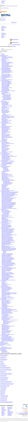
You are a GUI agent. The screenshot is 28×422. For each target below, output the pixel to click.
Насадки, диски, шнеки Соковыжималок (6, 225)
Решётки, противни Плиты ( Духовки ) (6, 184)
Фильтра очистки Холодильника (5, 332)
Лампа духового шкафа (4, 173)
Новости (9, 409)
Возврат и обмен (10, 408)
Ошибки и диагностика (10, 412)
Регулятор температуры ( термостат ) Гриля (7, 79)
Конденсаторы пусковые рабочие (6, 236)
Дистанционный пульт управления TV (6, 284)
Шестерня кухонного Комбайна (5, 89)
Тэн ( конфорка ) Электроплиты (4, 396)
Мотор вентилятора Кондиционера (7, 98)
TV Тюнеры (3, 282)
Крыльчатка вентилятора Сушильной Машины (7, 268)
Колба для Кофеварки (4, 107)
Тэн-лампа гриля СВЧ (4, 140)
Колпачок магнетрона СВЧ (5, 130)
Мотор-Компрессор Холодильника (6, 318)
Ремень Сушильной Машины (5, 274)
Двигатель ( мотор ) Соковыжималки (6, 223)
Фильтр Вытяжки (4, 125)
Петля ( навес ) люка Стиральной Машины (7, 244)
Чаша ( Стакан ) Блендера (5, 67)
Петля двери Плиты (5, 168)
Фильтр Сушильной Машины (5, 278)
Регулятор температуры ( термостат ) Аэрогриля (7, 57)
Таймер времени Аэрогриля (5, 58)
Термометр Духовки (4, 186)
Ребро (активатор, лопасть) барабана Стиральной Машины (9, 248)
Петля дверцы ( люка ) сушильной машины (7, 272)
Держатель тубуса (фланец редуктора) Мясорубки (8, 143)
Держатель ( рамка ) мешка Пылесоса (6, 211)
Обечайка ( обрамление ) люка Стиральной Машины (8, 242)
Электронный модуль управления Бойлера (7, 75)
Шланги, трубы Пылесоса (5, 219)
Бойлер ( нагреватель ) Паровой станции (6, 287)
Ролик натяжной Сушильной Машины (6, 275)
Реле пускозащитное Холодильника (6, 326)
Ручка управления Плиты (3, 388)
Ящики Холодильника (5, 323)
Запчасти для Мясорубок (3, 141)
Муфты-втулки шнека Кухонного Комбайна (7, 83)
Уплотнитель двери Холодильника (6, 331)
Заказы (2, 2)
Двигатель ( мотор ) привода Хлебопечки (6, 302)
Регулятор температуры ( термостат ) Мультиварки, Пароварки (9, 156)
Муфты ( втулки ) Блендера (5, 64)
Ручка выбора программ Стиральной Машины (7, 253)
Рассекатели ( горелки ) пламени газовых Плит (7, 179)
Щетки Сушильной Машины (5, 279)
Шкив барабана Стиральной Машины (6, 260)
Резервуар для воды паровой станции (6, 294)
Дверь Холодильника (5, 315)
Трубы (2, 100)
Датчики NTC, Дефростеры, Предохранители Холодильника (9, 309)
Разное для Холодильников (5, 325)
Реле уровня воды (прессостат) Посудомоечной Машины (8, 202)
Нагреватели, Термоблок (4, 110)
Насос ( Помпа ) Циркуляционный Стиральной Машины (8, 240)
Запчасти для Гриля (2, 78)
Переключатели (3, 271)
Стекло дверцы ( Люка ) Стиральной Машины (7, 257)
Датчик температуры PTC (6, 181)
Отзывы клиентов (10, 414)
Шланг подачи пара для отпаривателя (6, 296)
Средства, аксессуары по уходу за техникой (5, 348)
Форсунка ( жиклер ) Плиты (5, 189)
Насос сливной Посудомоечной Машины (6, 199)
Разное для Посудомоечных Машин (6, 201)
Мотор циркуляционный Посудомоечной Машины (7, 198)
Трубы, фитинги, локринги (5, 329)
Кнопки (4, 113)
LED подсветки (3, 281)
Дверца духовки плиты (4, 167)
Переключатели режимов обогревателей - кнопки (7, 339)
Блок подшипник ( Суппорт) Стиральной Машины (7, 230)
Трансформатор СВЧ (4, 139)
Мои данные (3, 415)
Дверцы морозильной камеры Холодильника (8, 321)
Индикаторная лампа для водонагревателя (7, 70)
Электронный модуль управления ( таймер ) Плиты (8, 190)
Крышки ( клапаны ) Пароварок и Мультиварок (7, 155)
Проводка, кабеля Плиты (5, 177)
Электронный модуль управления (6, 121)
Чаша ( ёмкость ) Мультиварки (5, 159)
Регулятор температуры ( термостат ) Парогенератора (8, 161)
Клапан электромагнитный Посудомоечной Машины (8, 195)
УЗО (2, 73)
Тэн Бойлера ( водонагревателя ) (5, 72)
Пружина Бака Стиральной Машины (6, 247)
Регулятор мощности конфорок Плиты (7, 182)
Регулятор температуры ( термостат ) (7, 183)
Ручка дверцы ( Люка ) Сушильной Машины (7, 276)
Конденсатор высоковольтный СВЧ (6, 131)
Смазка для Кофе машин (5, 119)
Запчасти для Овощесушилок (3, 152)
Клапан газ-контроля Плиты (5, 171)
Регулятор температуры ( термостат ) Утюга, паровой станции (9, 293)
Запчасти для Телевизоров (3, 280)
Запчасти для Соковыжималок (3, 222)
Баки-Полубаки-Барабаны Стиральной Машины (7, 229)
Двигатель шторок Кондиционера (7, 97)
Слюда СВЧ (3, 138)
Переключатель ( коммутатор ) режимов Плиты (7, 176)
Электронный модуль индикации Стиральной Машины (8, 263)
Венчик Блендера (4, 61)
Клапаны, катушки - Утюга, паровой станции (7, 288)
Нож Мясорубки (3, 147)
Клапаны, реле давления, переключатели (6, 106)
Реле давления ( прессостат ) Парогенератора (7, 162)
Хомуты (2, 346)
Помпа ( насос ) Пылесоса (5, 216)
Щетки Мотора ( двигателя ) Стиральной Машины (7, 262)
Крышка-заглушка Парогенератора (6, 289)
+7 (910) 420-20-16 (3, 20)
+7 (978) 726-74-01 (25, 409)
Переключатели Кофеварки (5, 112)
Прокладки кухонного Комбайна (5, 85)
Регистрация (3, 1)
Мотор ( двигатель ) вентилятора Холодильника (7, 317)
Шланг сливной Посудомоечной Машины (6, 207)
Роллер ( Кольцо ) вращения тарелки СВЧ (7, 137)
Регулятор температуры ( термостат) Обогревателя (8, 340)
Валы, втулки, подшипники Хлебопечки (6, 300)
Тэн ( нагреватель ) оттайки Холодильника (7, 330)
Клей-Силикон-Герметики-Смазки (4, 343)
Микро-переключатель (4, 351)
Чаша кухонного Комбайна (5, 88)
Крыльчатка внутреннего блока (6, 95)
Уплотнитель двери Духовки (6, 170)
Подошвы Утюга (3, 291)
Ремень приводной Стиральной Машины (6, 250)
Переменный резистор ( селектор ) (6, 352)
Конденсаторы (3, 93)
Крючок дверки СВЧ (4, 132)
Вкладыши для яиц (5, 320)
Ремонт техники (3, 411)
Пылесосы (3, 54)
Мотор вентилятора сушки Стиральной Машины (7, 239)
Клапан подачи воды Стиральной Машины (7, 235)
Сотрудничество (10, 415)
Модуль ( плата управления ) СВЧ (6, 135)
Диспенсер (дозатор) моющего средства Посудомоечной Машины (9, 192)
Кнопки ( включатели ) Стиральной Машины (8, 265)
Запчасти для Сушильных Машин (4, 266)
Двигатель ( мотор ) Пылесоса (5, 210)
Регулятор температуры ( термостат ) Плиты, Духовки (8, 180)
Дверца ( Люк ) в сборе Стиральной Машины (7, 232)
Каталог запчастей (4, 409)
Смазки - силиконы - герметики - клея (6, 256)
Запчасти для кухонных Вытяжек (4, 122)
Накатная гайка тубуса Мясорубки (6, 145)
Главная (3, 48)
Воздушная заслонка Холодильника (6, 308)
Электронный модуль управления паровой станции (8, 297)
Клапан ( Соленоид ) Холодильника (6, 311)
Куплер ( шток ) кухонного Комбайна (6, 82)
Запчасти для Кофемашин (3, 101)
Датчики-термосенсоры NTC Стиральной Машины (7, 231)
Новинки (3, 412)
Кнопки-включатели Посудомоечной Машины (7, 196)
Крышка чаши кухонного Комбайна (6, 81)
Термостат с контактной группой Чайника (6, 336)
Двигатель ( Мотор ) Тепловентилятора (6, 338)
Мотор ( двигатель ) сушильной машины (6, 269)
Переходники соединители (5, 115)
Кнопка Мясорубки (4, 144)
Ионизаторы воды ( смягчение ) (4, 342)
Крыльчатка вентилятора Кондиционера (6, 94)
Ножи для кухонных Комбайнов (5, 84)
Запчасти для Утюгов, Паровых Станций (5, 286)
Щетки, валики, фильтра (6, 213)
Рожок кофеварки (4, 118)
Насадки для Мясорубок (4, 146)
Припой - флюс (3, 324)
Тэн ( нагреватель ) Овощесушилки (6, 153)
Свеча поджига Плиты (4, 185)
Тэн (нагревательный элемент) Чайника (6, 337)
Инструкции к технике (10, 411)
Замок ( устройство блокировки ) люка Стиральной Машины (9, 234)
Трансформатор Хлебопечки (5, 305)
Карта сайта (26, 412)
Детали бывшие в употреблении (4, 55)
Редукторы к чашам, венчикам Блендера (6, 66)
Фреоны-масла (3, 333)
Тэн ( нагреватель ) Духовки (5, 188)
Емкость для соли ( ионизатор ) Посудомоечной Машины (8, 193)
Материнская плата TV (4, 285)
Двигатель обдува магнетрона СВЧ (6, 127)
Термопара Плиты (4, 187)
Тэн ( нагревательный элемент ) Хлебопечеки (7, 306)
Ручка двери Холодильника (5, 327)
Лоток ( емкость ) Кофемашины (5, 109)
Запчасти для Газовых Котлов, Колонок (5, 76)
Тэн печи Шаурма (4, 165)
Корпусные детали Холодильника (6, 314)
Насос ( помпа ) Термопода (5, 335)
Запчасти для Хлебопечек (3, 299)
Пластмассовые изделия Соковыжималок (7, 226)
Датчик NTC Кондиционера (5, 92)
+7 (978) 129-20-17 (3, 19)
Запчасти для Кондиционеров (3, 91)
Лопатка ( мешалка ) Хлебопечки (5, 303)
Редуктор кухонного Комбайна (5, 86)
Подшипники (3, 245)
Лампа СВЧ (3, 133)
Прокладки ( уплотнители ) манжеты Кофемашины (8, 116)
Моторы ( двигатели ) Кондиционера (6, 96)
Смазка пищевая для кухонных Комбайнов (7, 87)
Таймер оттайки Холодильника (5, 328)
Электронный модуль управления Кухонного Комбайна (8, 90)
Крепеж (1, 345)
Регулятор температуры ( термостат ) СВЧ (7, 136)
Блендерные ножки (4, 60)
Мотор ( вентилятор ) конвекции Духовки (6, 174)
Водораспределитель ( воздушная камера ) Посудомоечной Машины (10, 191)
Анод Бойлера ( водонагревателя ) (6, 69)
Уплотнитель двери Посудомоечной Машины (7, 205)
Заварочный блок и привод (5, 104)
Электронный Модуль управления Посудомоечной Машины (9, 208)
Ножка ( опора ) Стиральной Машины (6, 241)
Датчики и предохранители (5, 103)
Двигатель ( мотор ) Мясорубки (5, 142)
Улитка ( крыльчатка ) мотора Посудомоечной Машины (8, 204)
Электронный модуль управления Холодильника (7, 334)
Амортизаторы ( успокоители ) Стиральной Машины (8, 228)
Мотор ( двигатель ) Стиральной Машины (6, 238)
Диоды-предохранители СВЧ (5, 128)
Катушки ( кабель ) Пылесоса (5, 214)
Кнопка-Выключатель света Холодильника (7, 312)
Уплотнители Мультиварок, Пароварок (6, 158)
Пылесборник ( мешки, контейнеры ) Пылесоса (7, 217)
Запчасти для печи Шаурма (3, 164)
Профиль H (4, 251)
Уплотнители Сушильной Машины (6, 277)
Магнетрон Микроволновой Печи (5, 134)
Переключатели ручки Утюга (5, 290)
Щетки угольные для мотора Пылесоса (6, 220)
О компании (3, 408)
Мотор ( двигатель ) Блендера (5, 63)
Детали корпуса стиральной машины (6, 233)
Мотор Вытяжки (3, 124)
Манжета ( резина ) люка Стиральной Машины (7, 237)
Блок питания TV (4, 283)
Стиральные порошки (2, 349)
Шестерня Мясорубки (4, 150)
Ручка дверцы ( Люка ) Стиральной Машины (7, 254)
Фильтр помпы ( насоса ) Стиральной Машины (7, 259)
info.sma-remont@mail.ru (25, 411)
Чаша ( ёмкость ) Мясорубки (5, 149)
